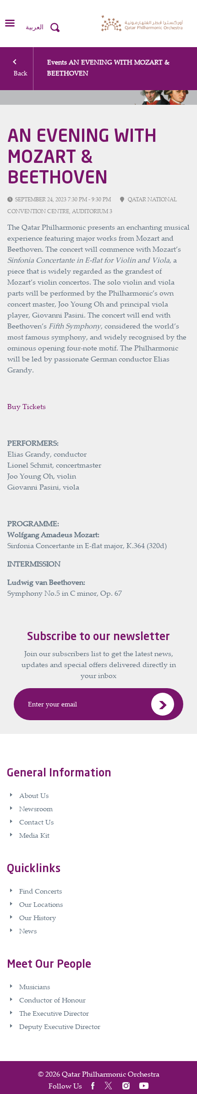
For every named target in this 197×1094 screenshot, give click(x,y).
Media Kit (34, 835)
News (28, 930)
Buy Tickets (26, 406)
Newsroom (36, 808)
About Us (34, 795)
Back (20, 73)
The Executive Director (54, 1013)
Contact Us (36, 821)
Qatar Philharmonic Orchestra (110, 1074)
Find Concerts (40, 890)
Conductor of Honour (52, 999)
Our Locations (41, 904)
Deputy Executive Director (59, 1026)
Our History (37, 917)
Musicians (34, 986)
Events (57, 62)
